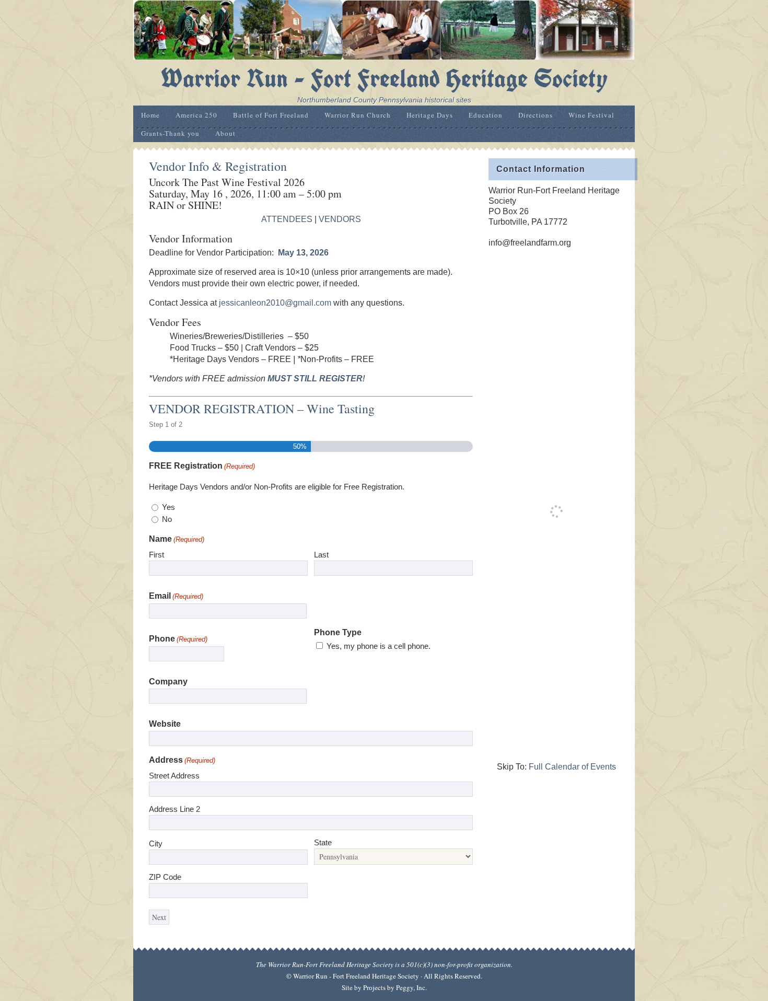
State (323, 842)
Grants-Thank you (170, 133)
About (225, 133)
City (155, 843)
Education (486, 115)
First (156, 554)
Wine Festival (591, 115)
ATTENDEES (286, 219)
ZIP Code (165, 876)
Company (168, 681)
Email (176, 595)
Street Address (174, 775)
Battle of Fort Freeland (271, 115)
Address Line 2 (174, 809)
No (167, 519)
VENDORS (340, 219)
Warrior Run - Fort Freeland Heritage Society (384, 78)
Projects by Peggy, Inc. (395, 987)
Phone (178, 638)
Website (165, 723)
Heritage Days (429, 115)
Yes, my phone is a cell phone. (378, 646)
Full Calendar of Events (572, 766)
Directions (535, 115)
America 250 (196, 115)
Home (150, 115)
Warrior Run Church (357, 115)
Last (321, 554)
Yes (168, 507)
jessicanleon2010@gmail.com (275, 302)
